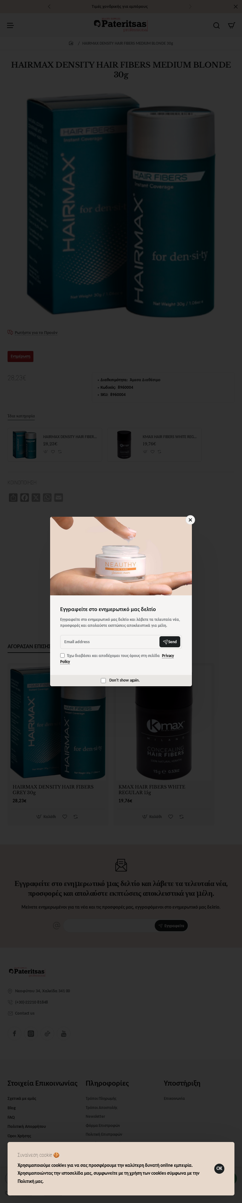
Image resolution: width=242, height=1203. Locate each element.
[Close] (190, 520)
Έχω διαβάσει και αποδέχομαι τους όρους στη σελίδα (117, 658)
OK (219, 1168)
